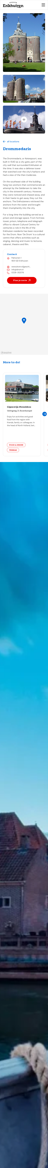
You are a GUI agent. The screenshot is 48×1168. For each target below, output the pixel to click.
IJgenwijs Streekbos (19, 406)
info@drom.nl (17, 269)
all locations (13, 141)
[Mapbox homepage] (6, 352)
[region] (24, 324)
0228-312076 (17, 272)
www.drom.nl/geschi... (21, 266)
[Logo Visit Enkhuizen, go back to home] (13, 5)
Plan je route (20, 280)
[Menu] (43, 5)
